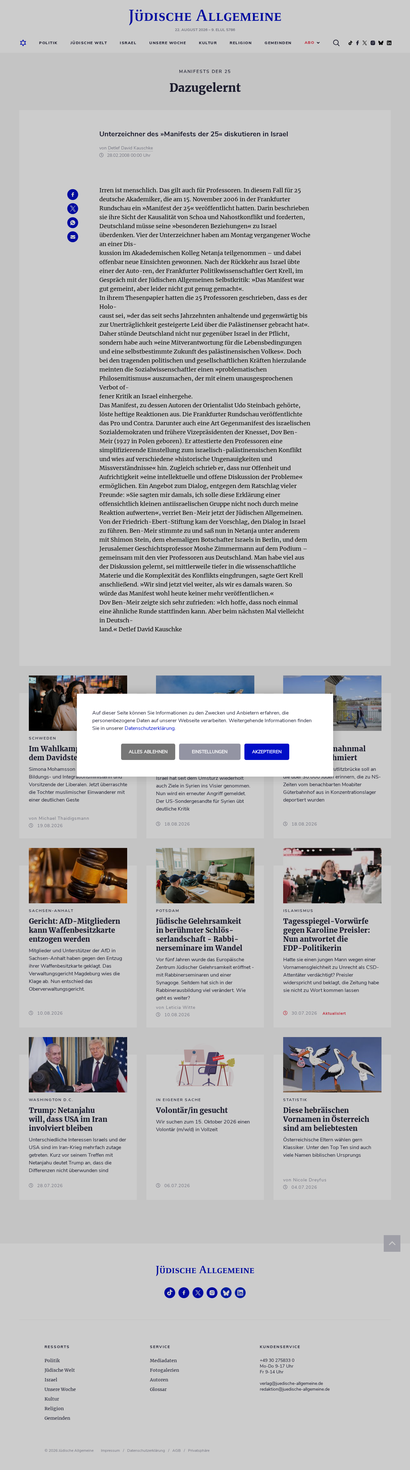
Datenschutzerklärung (150, 728)
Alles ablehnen (148, 752)
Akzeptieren (267, 752)
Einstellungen (209, 752)
